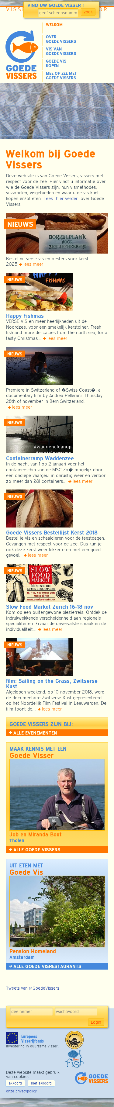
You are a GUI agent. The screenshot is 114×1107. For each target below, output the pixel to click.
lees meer (33, 264)
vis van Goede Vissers (61, 51)
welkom (54, 24)
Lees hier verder (60, 198)
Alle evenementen (35, 732)
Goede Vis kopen (56, 63)
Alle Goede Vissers (36, 849)
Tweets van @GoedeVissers (32, 988)
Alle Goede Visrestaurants (47, 966)
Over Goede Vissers (61, 39)
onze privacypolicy (21, 1091)
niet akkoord (41, 1083)
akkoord (15, 1083)
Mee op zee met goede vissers (61, 75)
